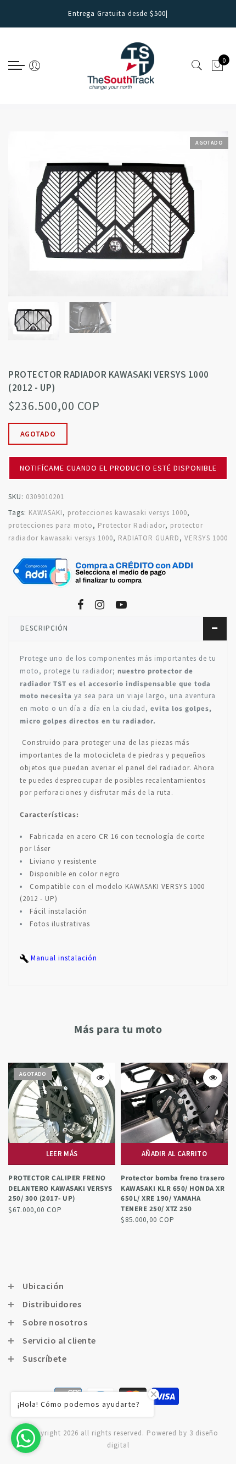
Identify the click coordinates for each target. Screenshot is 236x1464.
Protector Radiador (131, 525)
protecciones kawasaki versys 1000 (127, 512)
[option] (118, 213)
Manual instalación (63, 958)
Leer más (61, 1153)
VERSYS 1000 (206, 538)
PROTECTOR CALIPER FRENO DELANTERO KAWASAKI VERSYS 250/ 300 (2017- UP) (60, 1188)
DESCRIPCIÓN (44, 628)
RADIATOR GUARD (148, 538)
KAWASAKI (46, 512)
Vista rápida (100, 1077)
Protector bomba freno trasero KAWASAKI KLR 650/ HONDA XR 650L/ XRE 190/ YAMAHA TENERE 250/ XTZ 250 (173, 1193)
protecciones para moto (50, 525)
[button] (118, 451)
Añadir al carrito (174, 1153)
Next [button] (194, 220)
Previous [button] (28, 220)
